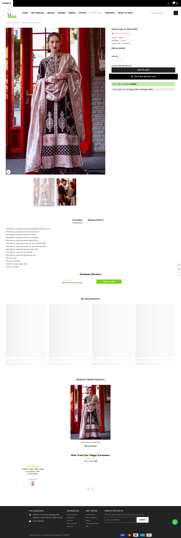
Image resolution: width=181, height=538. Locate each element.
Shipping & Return (95, 220)
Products (15, 23)
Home (8, 23)
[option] (55, 101)
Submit (142, 520)
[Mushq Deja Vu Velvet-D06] (90, 412)
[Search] (164, 13)
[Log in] (168, 3)
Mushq (121, 37)
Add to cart (143, 70)
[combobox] (162, 13)
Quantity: (115, 56)
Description (77, 220)
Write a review (109, 281)
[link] (26, 360)
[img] (90, 458)
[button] (88, 489)
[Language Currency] (177, 3)
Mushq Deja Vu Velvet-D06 (90, 442)
